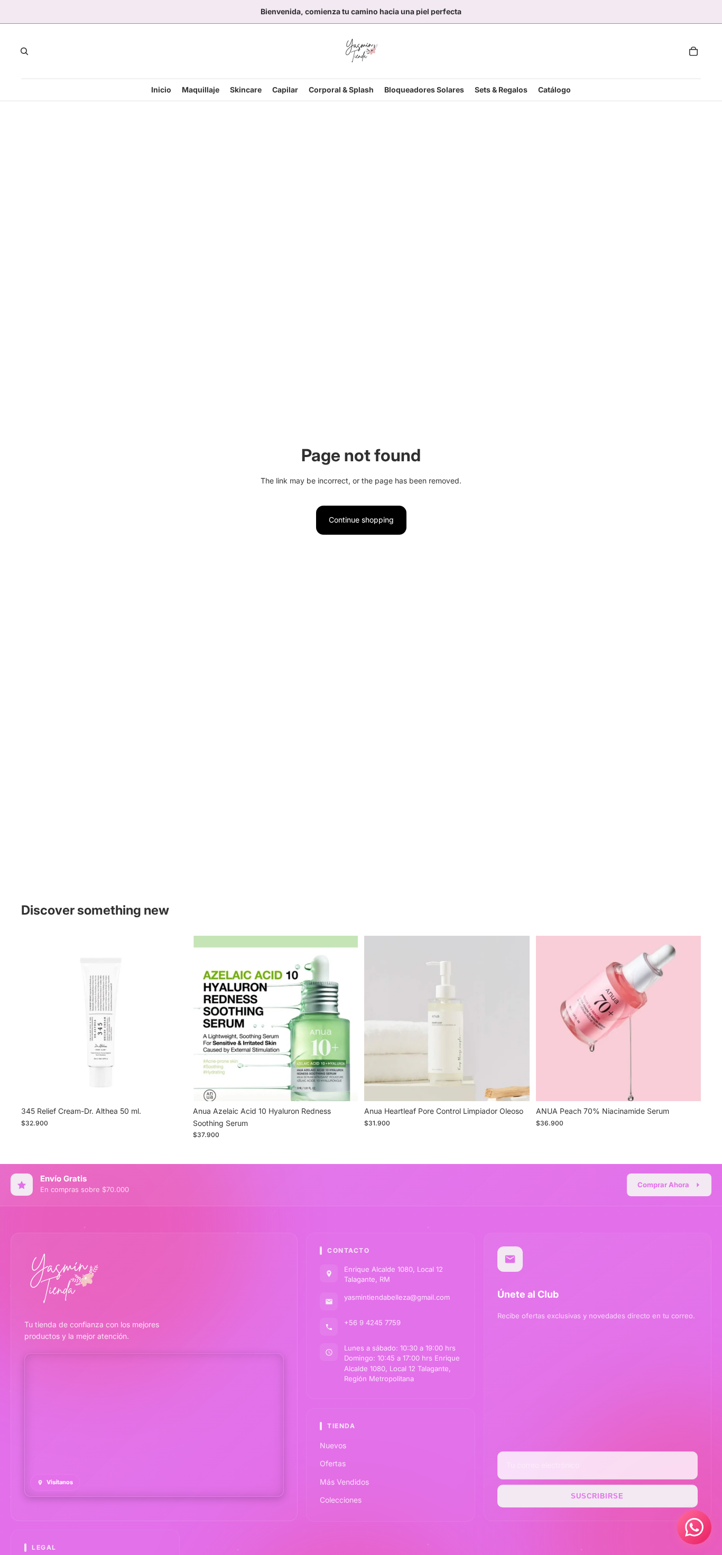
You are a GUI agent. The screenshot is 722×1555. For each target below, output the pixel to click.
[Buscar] (24, 51)
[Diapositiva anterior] (209, 1018)
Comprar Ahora (663, 1184)
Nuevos (333, 1445)
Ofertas (333, 1463)
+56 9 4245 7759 (372, 1322)
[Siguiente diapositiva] (342, 1018)
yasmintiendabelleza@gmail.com (397, 1297)
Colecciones (341, 1499)
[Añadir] (170, 1084)
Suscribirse (597, 1496)
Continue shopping (361, 519)
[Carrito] (693, 51)
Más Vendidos (344, 1481)
